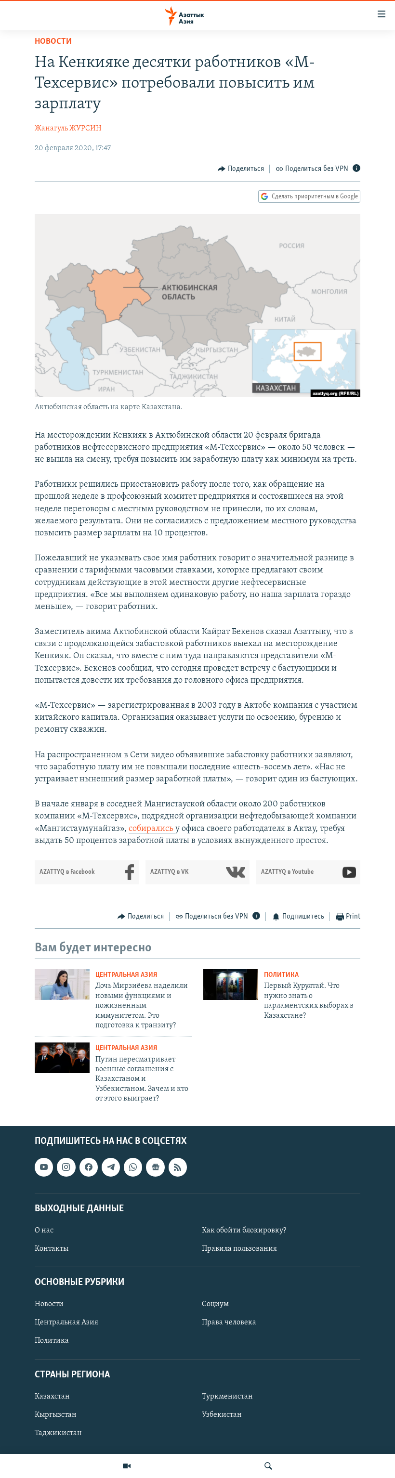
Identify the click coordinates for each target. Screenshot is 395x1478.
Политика (281, 975)
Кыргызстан (56, 1414)
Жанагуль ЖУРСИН (68, 128)
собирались (152, 829)
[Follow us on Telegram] (111, 1167)
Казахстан (52, 1396)
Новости (53, 42)
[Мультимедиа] (126, 1466)
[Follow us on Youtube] (44, 1167)
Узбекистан (222, 1414)
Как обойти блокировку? (244, 1230)
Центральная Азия (126, 975)
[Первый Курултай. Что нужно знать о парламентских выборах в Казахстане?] (230, 984)
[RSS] (178, 1167)
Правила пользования (239, 1249)
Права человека (229, 1322)
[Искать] (268, 1466)
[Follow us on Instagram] (66, 1167)
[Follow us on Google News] (155, 1167)
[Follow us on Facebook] (88, 1167)
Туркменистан (227, 1396)
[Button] (241, 169)
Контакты (51, 1249)
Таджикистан (58, 1433)
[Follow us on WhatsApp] (133, 1167)
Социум (215, 1304)
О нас (44, 1230)
